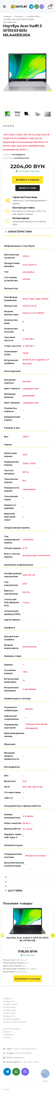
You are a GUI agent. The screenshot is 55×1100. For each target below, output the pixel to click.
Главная (7, 16)
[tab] (27, 875)
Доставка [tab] (15, 890)
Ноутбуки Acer (33, 16)
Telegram (7, 1072)
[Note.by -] (19, 6)
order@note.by (18, 1057)
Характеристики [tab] (20, 231)
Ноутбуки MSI (9, 1016)
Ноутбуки (18, 16)
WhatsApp (36, 6)
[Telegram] (31, 6)
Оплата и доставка (11, 1029)
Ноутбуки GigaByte (11, 1019)
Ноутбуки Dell (9, 1013)
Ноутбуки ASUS (9, 1010)
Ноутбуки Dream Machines (14, 1022)
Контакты (7, 1038)
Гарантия (7, 1032)
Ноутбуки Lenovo (10, 1004)
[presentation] (6, 72)
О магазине (8, 1035)
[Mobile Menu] (5, 6)
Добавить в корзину (27, 180)
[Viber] (41, 6)
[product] (27, 921)
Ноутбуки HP (9, 1001)
